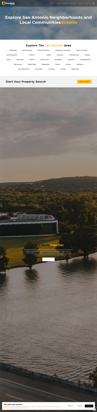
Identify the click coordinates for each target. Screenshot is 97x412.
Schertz (31, 55)
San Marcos (18, 64)
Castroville (20, 59)
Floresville (38, 69)
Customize (79, 405)
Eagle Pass (75, 69)
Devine (68, 64)
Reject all (70, 405)
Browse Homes (84, 81)
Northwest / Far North (62, 50)
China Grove (44, 59)
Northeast (13, 50)
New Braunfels (12, 55)
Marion (32, 59)
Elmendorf (58, 59)
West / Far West (81, 50)
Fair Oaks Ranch (23, 69)
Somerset (71, 59)
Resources (65, 3)
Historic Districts (43, 50)
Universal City (74, 55)
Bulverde (80, 64)
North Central (27, 50)
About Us (52, 3)
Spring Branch (85, 59)
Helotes (87, 55)
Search (59, 3)
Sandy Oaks (32, 64)
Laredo (63, 69)
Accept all (89, 405)
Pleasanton (45, 64)
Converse (60, 55)
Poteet (57, 64)
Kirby (8, 59)
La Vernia (51, 69)
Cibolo (49, 55)
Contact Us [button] (48, 259)
